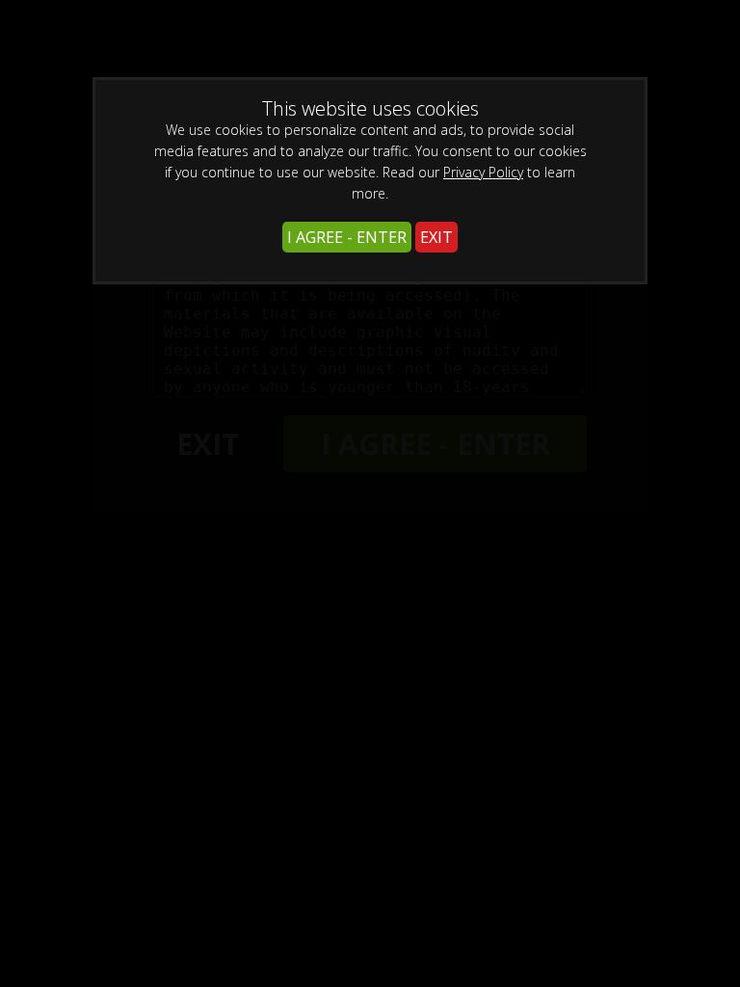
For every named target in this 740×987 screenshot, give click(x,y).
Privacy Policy (483, 172)
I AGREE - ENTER (347, 237)
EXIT (436, 237)
